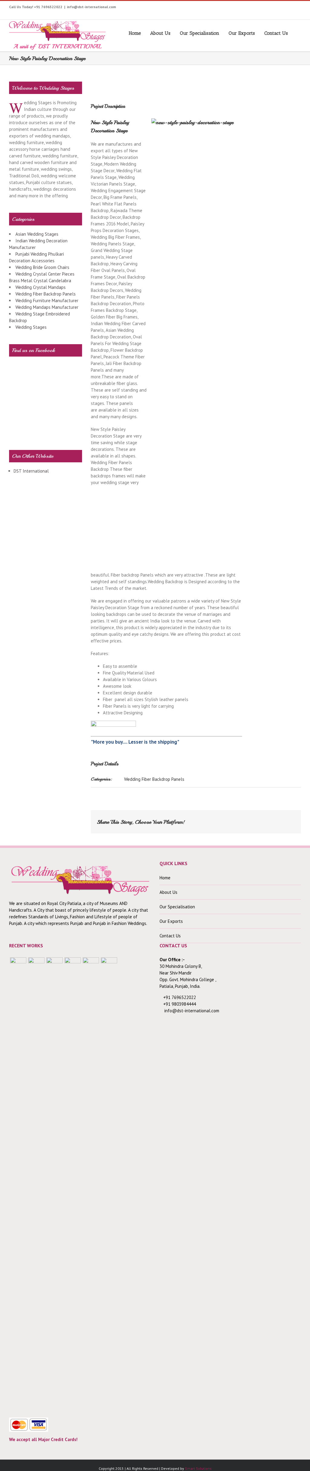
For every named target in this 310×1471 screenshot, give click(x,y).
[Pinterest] (255, 8)
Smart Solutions (198, 1468)
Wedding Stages (31, 327)
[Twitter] (227, 8)
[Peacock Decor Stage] (109, 1183)
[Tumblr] (265, 8)
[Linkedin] (293, 8)
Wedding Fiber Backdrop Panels (154, 779)
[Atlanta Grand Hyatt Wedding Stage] (73, 1183)
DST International (31, 471)
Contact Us (276, 33)
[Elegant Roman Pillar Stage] (91, 1183)
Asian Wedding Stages (36, 234)
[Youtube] (237, 8)
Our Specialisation (199, 33)
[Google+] (274, 8)
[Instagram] (246, 8)
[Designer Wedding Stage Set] (54, 1183)
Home (135, 33)
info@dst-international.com (91, 7)
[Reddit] (267, 819)
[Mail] (287, 819)
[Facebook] (218, 8)
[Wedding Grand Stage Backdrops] (36, 1183)
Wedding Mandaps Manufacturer (46, 307)
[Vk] (277, 819)
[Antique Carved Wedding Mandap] (18, 1183)
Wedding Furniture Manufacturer (46, 300)
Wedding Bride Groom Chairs (42, 267)
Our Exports (242, 33)
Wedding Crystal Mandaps (40, 287)
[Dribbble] (283, 8)
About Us (160, 33)
